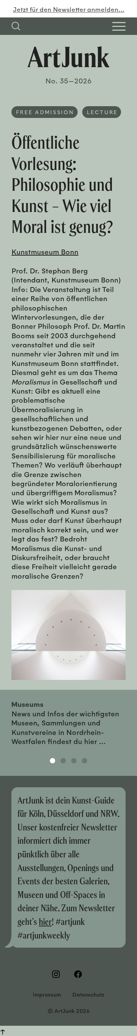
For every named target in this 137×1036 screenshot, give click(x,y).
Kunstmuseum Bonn (44, 251)
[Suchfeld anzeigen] (16, 26)
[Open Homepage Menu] (119, 26)
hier (45, 921)
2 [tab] (63, 760)
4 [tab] (84, 760)
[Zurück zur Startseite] (68, 56)
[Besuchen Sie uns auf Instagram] (57, 974)
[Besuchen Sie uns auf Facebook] (79, 974)
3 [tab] (73, 760)
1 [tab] (52, 760)
